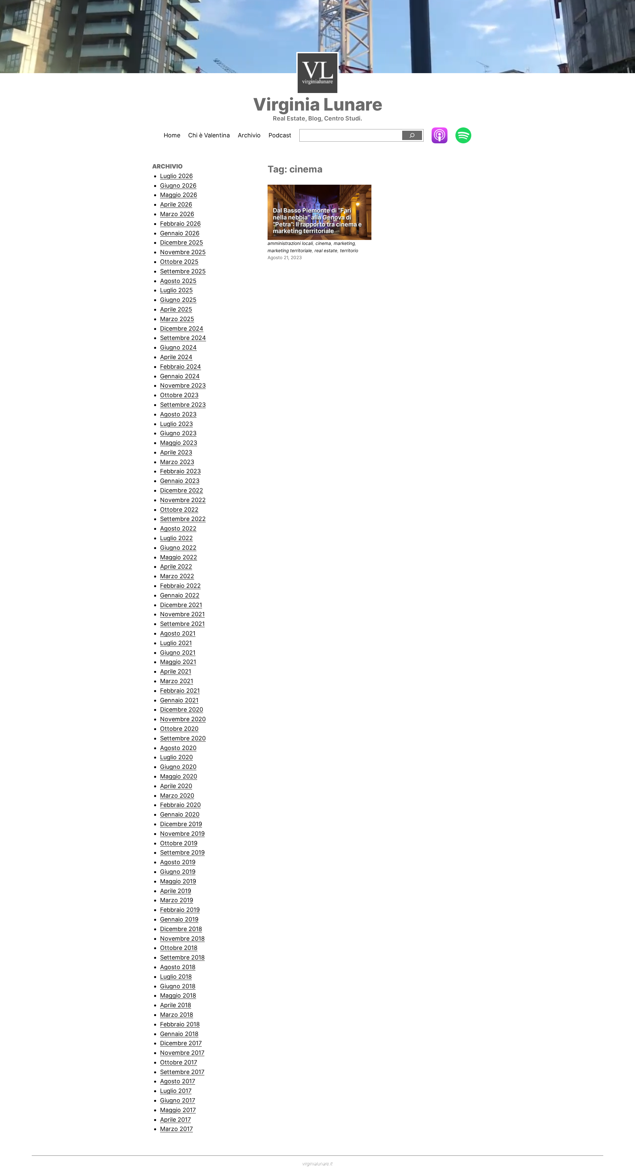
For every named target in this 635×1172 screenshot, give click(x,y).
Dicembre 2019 (181, 823)
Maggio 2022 (178, 557)
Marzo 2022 (177, 576)
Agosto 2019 (177, 862)
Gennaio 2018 (179, 1033)
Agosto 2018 (177, 966)
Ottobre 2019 (178, 843)
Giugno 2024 (178, 347)
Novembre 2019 (182, 833)
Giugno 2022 (178, 547)
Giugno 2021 (177, 652)
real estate (326, 250)
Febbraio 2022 (180, 585)
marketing (344, 243)
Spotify (463, 135)
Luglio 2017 (175, 1090)
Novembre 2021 (182, 614)
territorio (349, 250)
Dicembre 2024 (181, 328)
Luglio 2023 (176, 423)
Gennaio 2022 (179, 595)
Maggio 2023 (178, 442)
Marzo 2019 (176, 900)
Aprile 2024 (176, 356)
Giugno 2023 (178, 433)
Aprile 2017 (175, 1119)
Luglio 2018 (176, 976)
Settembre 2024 (183, 337)
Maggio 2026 (178, 194)
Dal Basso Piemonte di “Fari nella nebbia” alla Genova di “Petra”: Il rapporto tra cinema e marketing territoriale (317, 220)
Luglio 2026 (176, 175)
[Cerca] (412, 135)
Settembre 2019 (182, 852)
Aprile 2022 (176, 566)
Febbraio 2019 (180, 909)
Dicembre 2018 (181, 928)
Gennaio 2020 (179, 814)
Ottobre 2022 (179, 509)
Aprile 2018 (175, 1005)
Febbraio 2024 (180, 366)
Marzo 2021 (176, 681)
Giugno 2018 (177, 986)
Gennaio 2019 (179, 919)
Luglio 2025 (176, 290)
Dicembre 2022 (181, 490)
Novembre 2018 (182, 938)
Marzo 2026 (177, 214)
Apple (439, 135)
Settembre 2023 (183, 404)
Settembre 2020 (183, 738)
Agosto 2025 (178, 280)
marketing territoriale (290, 250)
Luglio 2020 (176, 757)
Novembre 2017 (182, 1052)
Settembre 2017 (182, 1071)
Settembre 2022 (183, 518)
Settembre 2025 (183, 271)
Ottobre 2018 (178, 947)
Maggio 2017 (178, 1109)
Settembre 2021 (182, 623)
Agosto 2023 (178, 414)
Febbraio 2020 (180, 804)
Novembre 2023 (183, 385)
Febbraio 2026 (180, 223)
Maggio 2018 (178, 995)
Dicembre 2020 (181, 709)
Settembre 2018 (182, 957)
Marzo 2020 (177, 795)
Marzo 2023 (177, 461)
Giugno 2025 (178, 299)
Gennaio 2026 (179, 233)
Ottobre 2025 (179, 261)
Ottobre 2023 (179, 395)
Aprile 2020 (176, 785)
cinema (323, 243)
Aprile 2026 (176, 204)
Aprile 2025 (176, 309)
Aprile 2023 (176, 452)
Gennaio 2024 (180, 376)
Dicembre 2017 (181, 1043)
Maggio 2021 (178, 661)
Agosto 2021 (177, 633)
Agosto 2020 (178, 747)
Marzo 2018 (176, 1014)
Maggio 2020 (178, 776)
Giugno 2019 (177, 871)
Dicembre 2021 (181, 604)
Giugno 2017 (177, 1100)
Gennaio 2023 (179, 480)
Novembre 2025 (183, 252)
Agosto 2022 (178, 528)
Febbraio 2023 (180, 471)
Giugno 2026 (178, 185)
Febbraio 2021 (180, 690)
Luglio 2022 (176, 538)
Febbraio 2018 (180, 1024)
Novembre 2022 (183, 499)
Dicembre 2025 (181, 242)
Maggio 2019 (178, 881)
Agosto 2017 (177, 1081)
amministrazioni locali (290, 243)
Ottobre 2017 (178, 1062)
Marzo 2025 (177, 318)
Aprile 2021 (175, 671)
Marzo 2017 (176, 1128)
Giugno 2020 (178, 766)
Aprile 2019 (175, 890)
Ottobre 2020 (179, 728)
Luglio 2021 (176, 642)
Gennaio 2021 (179, 700)
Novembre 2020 (183, 719)
